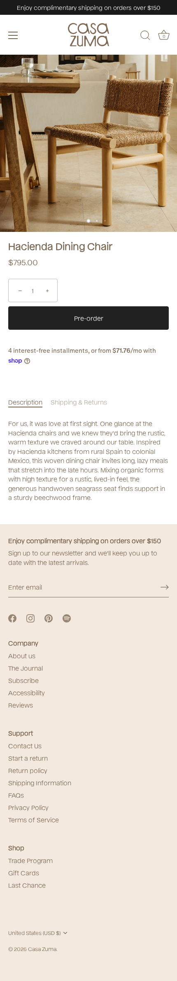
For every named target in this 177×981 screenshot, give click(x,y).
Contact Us (25, 745)
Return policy (27, 770)
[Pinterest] (48, 617)
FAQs (16, 794)
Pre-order (88, 318)
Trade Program (30, 860)
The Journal (25, 667)
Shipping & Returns (79, 401)
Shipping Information (39, 782)
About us (21, 655)
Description (25, 401)
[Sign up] (165, 587)
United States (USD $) (34, 933)
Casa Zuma (42, 949)
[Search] (145, 37)
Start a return (28, 757)
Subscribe (23, 680)
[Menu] (13, 35)
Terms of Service (33, 819)
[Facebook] (12, 617)
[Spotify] (67, 617)
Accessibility (26, 692)
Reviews (20, 704)
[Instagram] (30, 617)
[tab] (29, 402)
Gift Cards (23, 872)
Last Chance (27, 884)
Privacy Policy (28, 807)
